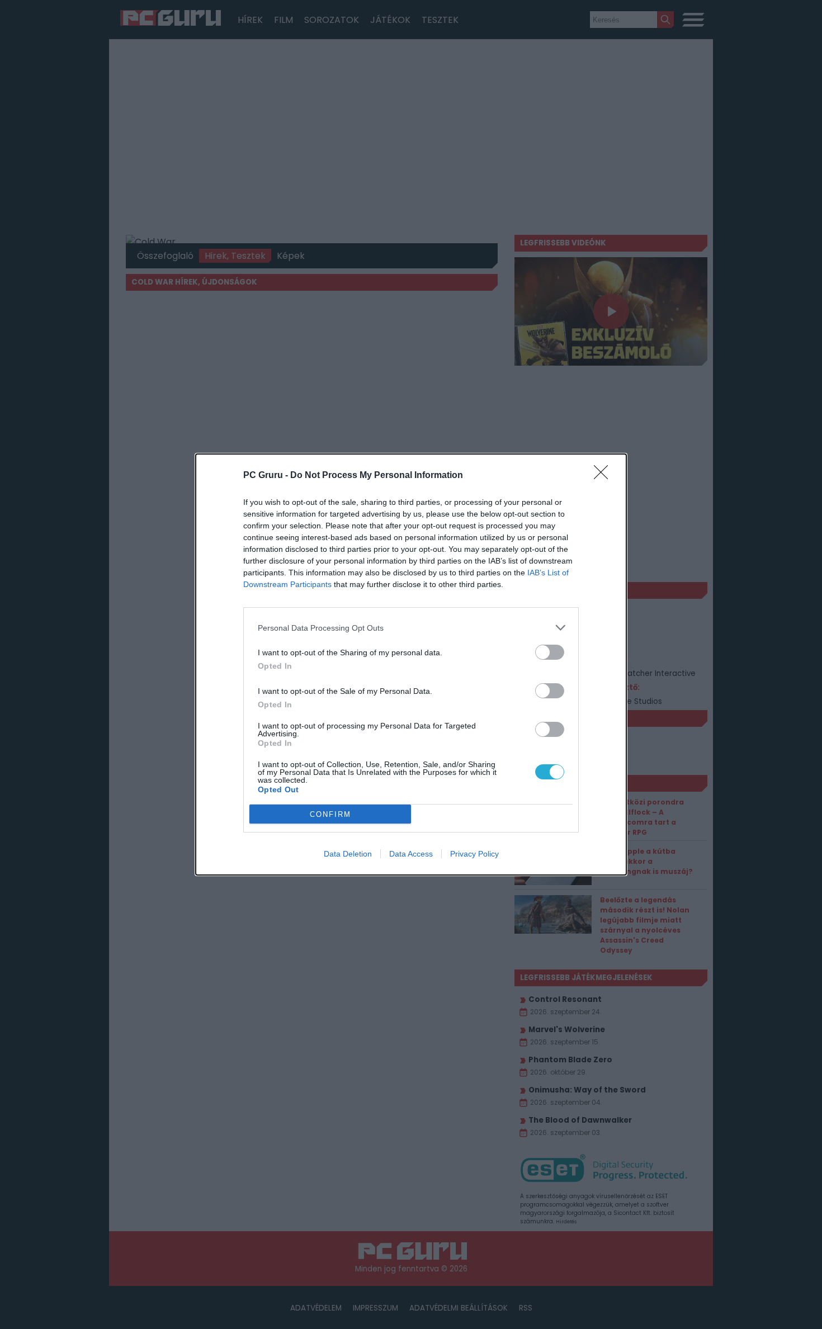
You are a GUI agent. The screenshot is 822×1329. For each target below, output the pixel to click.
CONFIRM (330, 814)
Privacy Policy (474, 853)
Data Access (411, 853)
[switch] (549, 652)
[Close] (604, 475)
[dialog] (411, 664)
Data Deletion (348, 853)
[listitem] (411, 627)
